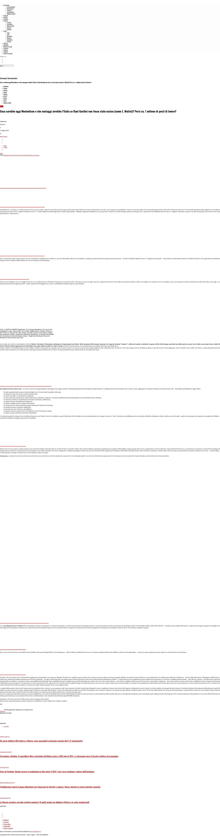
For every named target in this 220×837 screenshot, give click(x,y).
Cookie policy (6, 826)
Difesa (5, 17)
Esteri (5, 31)
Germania (9, 24)
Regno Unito (10, 26)
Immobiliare (10, 12)
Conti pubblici (11, 7)
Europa (5, 21)
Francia (9, 22)
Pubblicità (6, 820)
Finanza (9, 10)
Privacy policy (7, 824)
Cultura (5, 50)
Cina (8, 34)
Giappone (10, 40)
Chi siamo (6, 822)
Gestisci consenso (8, 828)
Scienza (5, 48)
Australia (9, 36)
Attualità (5, 45)
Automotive (10, 9)
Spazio (5, 43)
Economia (6, 5)
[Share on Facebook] (111, 139)
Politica (5, 19)
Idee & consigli (7, 53)
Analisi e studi (7, 46)
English (5, 52)
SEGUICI (2, 711)
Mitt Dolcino (3, 136)
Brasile (9, 38)
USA (8, 33)
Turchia (9, 41)
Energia (5, 15)
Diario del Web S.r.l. (35, 831)
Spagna (9, 29)
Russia (9, 28)
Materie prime (11, 14)
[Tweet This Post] (111, 141)
